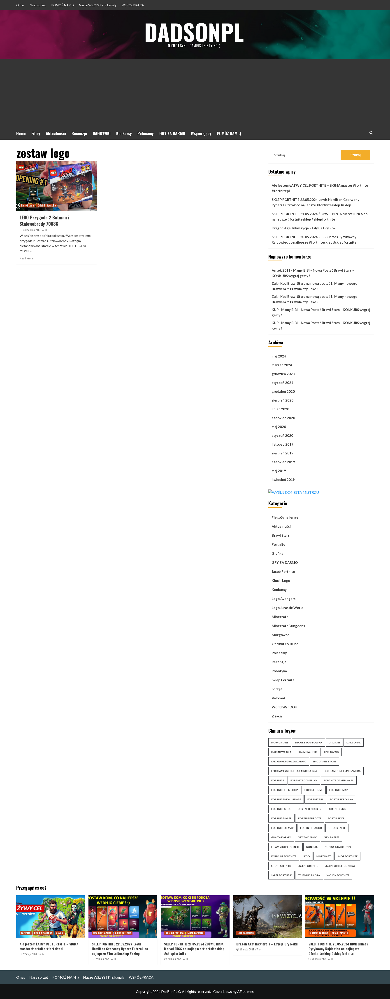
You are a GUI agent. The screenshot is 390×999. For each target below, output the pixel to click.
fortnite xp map (282, 827)
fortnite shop (281, 808)
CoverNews (222, 991)
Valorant (279, 698)
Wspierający (201, 133)
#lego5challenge (285, 517)
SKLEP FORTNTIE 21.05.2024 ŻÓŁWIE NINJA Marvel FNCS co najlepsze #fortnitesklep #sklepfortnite (319, 216)
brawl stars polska (308, 742)
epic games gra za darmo (288, 761)
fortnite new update (286, 799)
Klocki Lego (27, 205)
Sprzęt (277, 689)
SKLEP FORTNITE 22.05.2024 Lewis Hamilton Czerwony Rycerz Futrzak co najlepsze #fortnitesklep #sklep (315, 202)
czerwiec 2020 (283, 418)
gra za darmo (281, 837)
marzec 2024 (282, 365)
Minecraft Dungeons (288, 626)
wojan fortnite (338, 875)
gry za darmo (307, 837)
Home (21, 133)
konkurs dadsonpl (338, 846)
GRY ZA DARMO (172, 133)
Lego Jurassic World (287, 608)
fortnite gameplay (303, 780)
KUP (275, 310)
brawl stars (279, 742)
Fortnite (278, 544)
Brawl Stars (281, 535)
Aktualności (56, 133)
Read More (26, 258)
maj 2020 (279, 427)
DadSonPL (194, 31)
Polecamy (145, 133)
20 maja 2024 (247, 949)
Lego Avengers (283, 599)
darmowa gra (281, 751)
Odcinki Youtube (47, 205)
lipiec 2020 (280, 409)
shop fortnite (347, 856)
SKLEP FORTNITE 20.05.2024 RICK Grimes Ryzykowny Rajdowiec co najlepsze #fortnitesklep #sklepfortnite (314, 239)
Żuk (275, 283)
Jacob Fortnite (283, 571)
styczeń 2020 (282, 435)
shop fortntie (281, 865)
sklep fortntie (281, 875)
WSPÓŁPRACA (133, 5)
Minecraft (280, 617)
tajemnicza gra (309, 875)
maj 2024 (279, 356)
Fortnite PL (315, 799)
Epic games (331, 751)
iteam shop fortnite (285, 846)
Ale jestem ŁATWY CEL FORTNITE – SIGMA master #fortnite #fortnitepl (320, 188)
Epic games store (324, 761)
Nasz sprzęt (38, 5)
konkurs (312, 846)
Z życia (277, 716)
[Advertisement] (195, 93)
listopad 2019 (282, 444)
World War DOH (284, 707)
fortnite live (313, 789)
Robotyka (279, 671)
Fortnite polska (341, 799)
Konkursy (124, 133)
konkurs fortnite (283, 856)
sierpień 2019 (282, 453)
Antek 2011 (281, 270)
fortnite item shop (284, 789)
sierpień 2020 (282, 400)
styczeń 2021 (282, 383)
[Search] (371, 132)
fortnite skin (337, 808)
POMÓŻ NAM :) (62, 5)
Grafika (277, 553)
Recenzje (79, 133)
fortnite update (309, 818)
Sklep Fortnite (283, 680)
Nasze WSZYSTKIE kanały (97, 5)
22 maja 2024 (30, 954)
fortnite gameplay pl (339, 780)
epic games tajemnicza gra (342, 770)
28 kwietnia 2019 (31, 230)
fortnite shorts (309, 808)
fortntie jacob (311, 827)
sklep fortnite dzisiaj (340, 865)
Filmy (35, 133)
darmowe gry (308, 751)
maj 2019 (279, 471)
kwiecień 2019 (283, 479)
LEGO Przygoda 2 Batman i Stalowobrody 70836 (44, 220)
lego (306, 856)
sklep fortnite (308, 865)
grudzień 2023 (283, 374)
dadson (334, 742)
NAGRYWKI (102, 133)
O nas (20, 5)
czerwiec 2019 (283, 462)
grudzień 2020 (283, 391)
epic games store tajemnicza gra (294, 770)
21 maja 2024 (174, 959)
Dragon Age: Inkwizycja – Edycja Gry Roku (304, 228)
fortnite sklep (281, 818)
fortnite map (338, 789)
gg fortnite (337, 827)
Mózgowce (280, 635)
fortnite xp (336, 818)
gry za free (331, 837)
